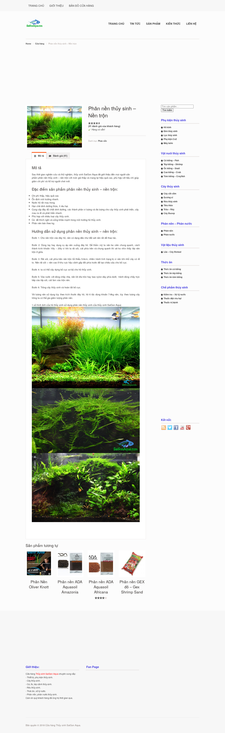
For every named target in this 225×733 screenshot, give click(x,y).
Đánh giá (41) (59, 155)
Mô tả (40, 155)
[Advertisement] (112, 72)
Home (28, 43)
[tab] (39, 156)
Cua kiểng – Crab (172, 172)
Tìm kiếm (167, 110)
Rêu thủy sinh (170, 201)
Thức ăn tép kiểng (173, 273)
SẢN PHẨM (153, 24)
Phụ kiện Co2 (170, 139)
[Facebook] (176, 427)
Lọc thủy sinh (170, 135)
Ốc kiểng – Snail (172, 168)
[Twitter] (170, 427)
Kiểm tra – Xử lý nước (175, 294)
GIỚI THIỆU (56, 5)
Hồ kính (167, 127)
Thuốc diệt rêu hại (172, 298)
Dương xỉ (168, 197)
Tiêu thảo (168, 205)
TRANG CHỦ (36, 5)
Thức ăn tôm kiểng (173, 277)
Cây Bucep (169, 213)
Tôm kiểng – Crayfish (174, 176)
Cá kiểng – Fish (171, 160)
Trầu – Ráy (169, 209)
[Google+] (188, 427)
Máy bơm (168, 143)
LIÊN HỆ (191, 24)
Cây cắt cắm (170, 193)
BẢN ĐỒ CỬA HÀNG (81, 5)
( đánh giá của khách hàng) (104, 126)
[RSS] (164, 427)
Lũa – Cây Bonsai (172, 251)
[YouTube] (182, 427)
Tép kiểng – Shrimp (173, 164)
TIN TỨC (135, 24)
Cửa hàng (39, 43)
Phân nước (169, 234)
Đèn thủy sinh (170, 131)
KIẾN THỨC (173, 24)
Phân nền (102, 140)
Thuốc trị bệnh (171, 302)
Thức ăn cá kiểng (172, 269)
